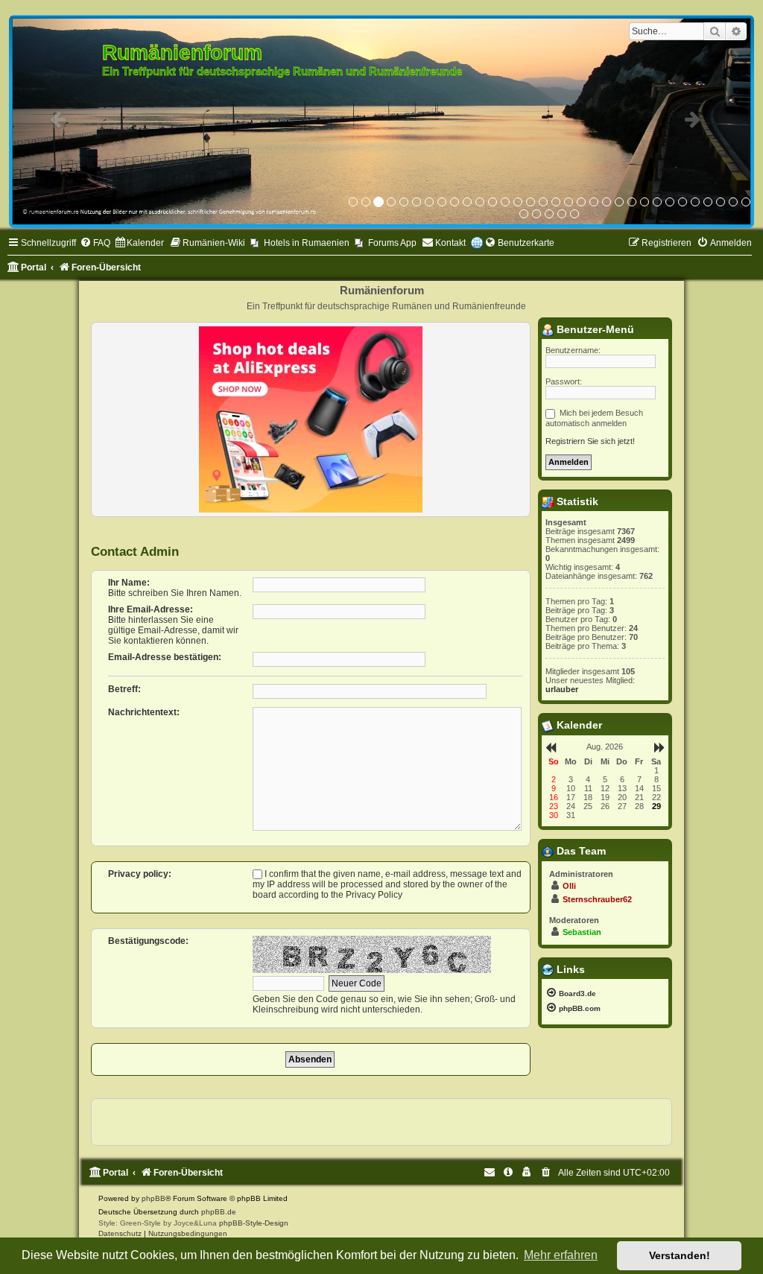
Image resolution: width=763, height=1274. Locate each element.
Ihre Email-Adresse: (150, 609)
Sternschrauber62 (597, 899)
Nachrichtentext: (144, 712)
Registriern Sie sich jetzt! (590, 441)
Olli (569, 885)
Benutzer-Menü (594, 329)
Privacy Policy (374, 895)
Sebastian (582, 932)
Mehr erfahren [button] (561, 1255)
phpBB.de (218, 1212)
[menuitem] (95, 243)
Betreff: (124, 689)
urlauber (561, 689)
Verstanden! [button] (679, 1255)
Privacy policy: (139, 874)
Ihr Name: (129, 582)
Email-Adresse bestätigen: (164, 657)
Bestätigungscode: (148, 941)
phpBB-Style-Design (253, 1223)
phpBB (153, 1198)
